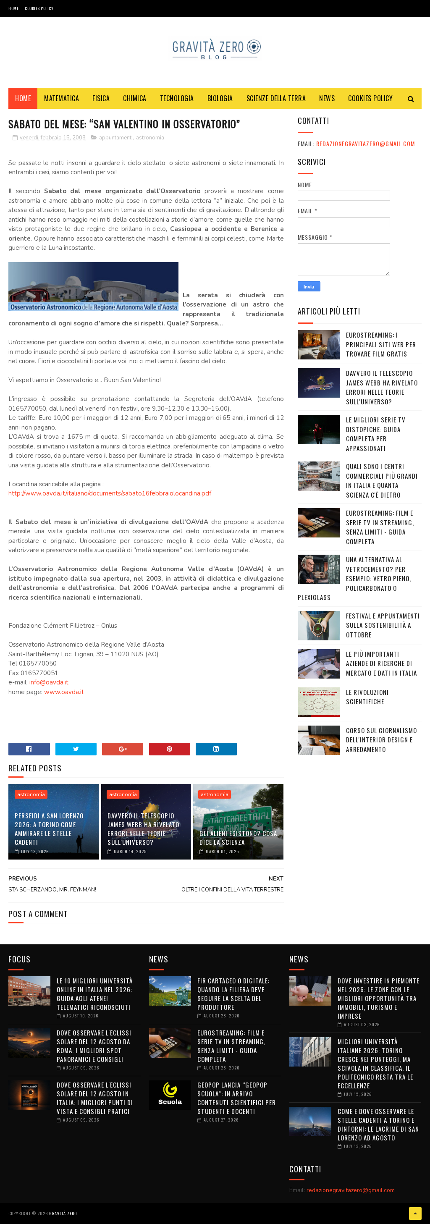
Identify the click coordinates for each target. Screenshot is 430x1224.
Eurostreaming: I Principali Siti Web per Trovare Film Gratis (381, 344)
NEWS (327, 98)
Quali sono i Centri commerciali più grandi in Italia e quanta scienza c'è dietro (382, 480)
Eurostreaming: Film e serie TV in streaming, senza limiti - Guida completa (380, 527)
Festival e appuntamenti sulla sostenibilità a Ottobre (383, 625)
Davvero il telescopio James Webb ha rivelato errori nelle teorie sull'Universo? (143, 829)
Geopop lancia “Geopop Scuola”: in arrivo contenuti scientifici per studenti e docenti (236, 1098)
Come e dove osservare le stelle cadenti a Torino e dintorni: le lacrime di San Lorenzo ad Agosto (378, 1124)
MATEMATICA (61, 98)
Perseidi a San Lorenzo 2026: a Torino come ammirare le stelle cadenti (49, 829)
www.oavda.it (64, 692)
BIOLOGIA (220, 98)
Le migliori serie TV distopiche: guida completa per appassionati (376, 434)
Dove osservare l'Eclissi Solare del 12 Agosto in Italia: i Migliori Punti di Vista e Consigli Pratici (95, 1098)
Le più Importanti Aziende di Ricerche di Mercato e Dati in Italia (381, 663)
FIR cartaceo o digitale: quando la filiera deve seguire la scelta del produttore (233, 994)
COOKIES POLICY (39, 8)
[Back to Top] (415, 1213)
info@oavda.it (48, 682)
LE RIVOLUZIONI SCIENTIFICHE (367, 696)
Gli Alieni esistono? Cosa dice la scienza (238, 837)
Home (13, 8)
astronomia (150, 138)
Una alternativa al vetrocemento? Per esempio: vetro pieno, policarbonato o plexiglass (354, 578)
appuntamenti (116, 138)
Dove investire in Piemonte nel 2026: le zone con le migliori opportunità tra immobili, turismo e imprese (379, 998)
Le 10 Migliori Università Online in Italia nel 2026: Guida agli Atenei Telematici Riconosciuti (95, 994)
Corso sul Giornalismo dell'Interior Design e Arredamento (381, 740)
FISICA (101, 98)
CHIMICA (135, 98)
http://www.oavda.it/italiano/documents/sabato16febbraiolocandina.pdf (109, 493)
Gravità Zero (63, 1213)
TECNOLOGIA (177, 98)
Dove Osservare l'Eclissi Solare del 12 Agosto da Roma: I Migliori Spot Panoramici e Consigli (94, 1046)
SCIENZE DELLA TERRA (276, 98)
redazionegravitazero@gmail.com (365, 143)
